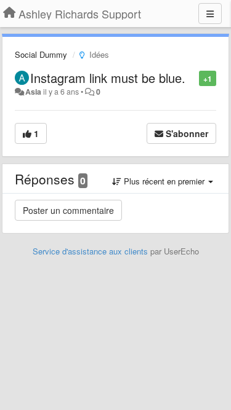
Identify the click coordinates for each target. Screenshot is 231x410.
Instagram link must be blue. (107, 78)
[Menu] (210, 13)
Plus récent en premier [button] (164, 181)
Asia (33, 91)
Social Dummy (41, 54)
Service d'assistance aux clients (90, 251)
